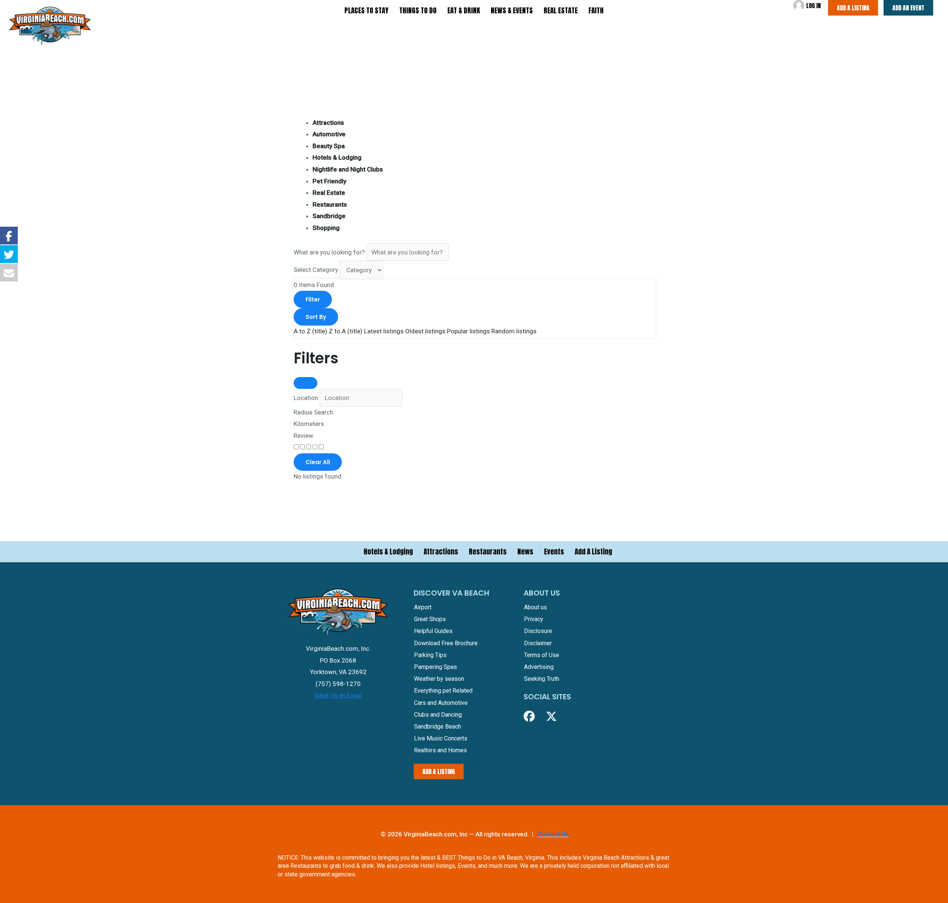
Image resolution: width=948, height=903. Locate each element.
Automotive (329, 134)
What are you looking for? (329, 252)
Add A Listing (593, 551)
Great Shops (430, 619)
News (525, 551)
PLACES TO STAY (366, 10)
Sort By (316, 317)
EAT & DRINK (463, 10)
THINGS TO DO (418, 10)
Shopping (326, 227)
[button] (529, 716)
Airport (422, 607)
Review (303, 435)
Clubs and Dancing (438, 714)
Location (306, 397)
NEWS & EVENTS (512, 10)
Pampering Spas (435, 666)
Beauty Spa (329, 146)
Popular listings (468, 331)
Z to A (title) (346, 331)
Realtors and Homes (440, 750)
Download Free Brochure (446, 643)
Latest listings (384, 331)
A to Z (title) (310, 331)
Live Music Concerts (440, 738)
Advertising (539, 666)
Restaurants (330, 204)
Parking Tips (430, 655)
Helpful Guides (433, 630)
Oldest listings (425, 331)
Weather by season (439, 678)
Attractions (328, 122)
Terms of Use (541, 655)
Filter (313, 299)
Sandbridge (329, 216)
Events (554, 551)
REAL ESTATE (561, 10)
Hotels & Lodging (337, 157)
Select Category (316, 270)
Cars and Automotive (441, 702)
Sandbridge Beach (437, 726)
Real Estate (329, 192)
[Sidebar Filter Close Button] (305, 383)
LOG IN (813, 6)
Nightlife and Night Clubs (348, 169)
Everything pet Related (443, 690)
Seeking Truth (541, 678)
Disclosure (538, 630)
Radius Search (313, 412)
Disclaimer (538, 643)
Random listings (514, 331)
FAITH (596, 10)
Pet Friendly (329, 181)
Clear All (318, 462)
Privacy (533, 619)
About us (535, 607)
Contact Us (553, 834)
